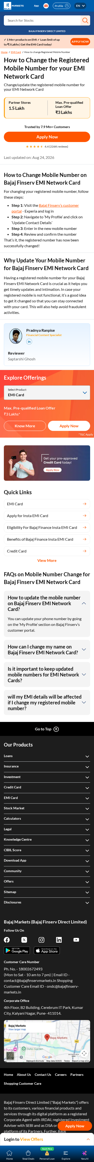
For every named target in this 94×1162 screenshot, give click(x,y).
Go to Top (43, 729)
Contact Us (43, 1074)
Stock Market (14, 808)
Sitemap (10, 892)
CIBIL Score (12, 850)
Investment (12, 777)
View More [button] (47, 560)
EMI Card (16, 52)
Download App (15, 860)
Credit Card (12, 787)
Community (12, 871)
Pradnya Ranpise (40, 330)
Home (4, 52)
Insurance (11, 766)
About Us (24, 1074)
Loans (8, 756)
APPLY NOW (80, 41)
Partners (76, 1074)
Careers (61, 1074)
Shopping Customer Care (22, 1083)
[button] (85, 20)
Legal (8, 829)
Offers (8, 881)
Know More (25, 425)
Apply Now (47, 136)
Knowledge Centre (18, 839)
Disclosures (12, 902)
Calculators (12, 818)
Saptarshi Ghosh (21, 359)
